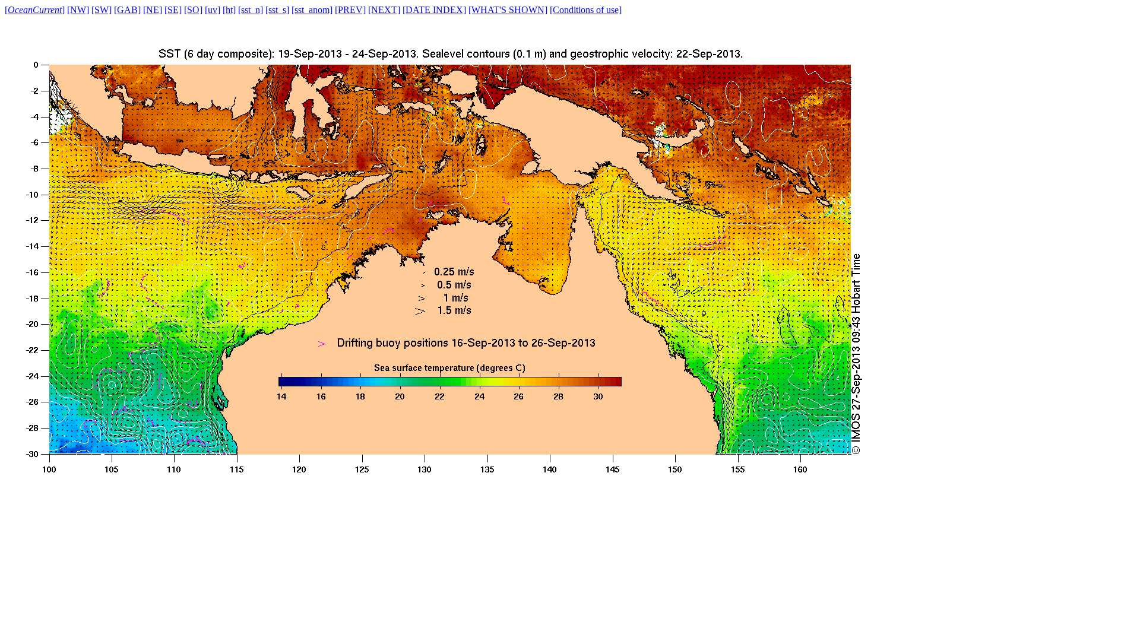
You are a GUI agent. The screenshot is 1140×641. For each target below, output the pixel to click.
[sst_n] (250, 10)
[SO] (193, 10)
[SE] (173, 10)
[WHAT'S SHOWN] (507, 10)
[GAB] (127, 10)
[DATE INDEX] (434, 10)
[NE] (152, 10)
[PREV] (350, 10)
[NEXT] (384, 10)
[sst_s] (277, 10)
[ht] (229, 10)
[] (35, 10)
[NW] (78, 10)
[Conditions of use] (586, 10)
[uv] (212, 10)
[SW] (101, 10)
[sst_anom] (312, 10)
